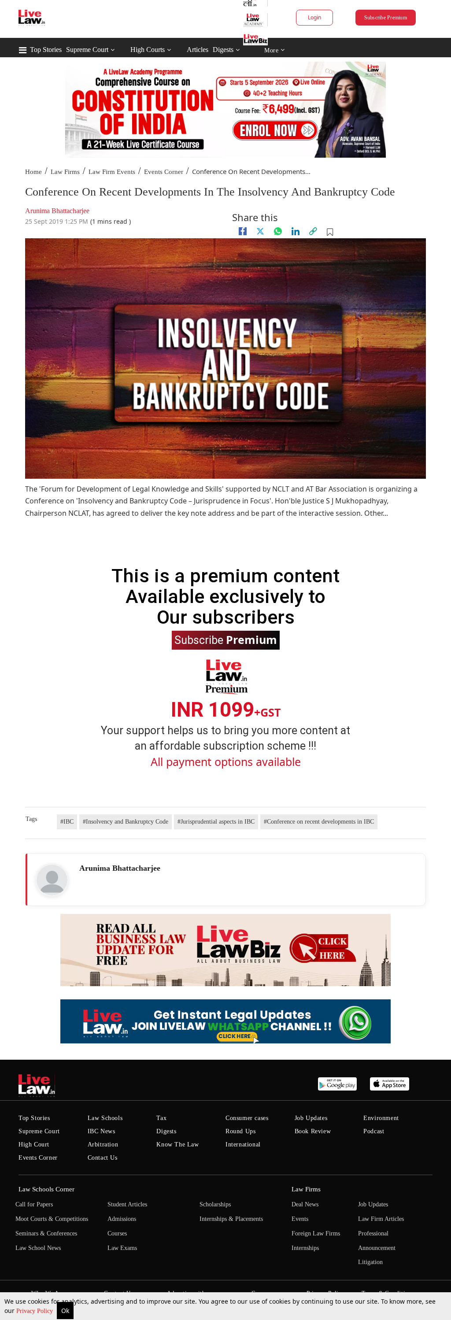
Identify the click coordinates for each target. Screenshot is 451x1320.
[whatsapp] (278, 231)
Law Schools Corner (46, 1189)
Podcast (373, 1131)
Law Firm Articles (381, 1219)
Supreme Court (87, 49)
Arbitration (103, 1144)
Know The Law (177, 1144)
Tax (161, 1118)
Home (33, 171)
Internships (305, 1248)
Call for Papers (34, 1204)
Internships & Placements (231, 1219)
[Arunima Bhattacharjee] (52, 880)
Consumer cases (247, 1118)
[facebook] (243, 231)
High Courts (147, 49)
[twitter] (260, 231)
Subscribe (225, 639)
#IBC (67, 821)
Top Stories (46, 49)
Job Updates (311, 1118)
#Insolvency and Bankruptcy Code (125, 821)
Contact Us (103, 1157)
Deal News (305, 1204)
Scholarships (215, 1204)
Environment (381, 1118)
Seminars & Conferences (46, 1233)
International (243, 1144)
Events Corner (163, 171)
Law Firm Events (112, 171)
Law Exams (122, 1248)
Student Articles (127, 1204)
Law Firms (65, 171)
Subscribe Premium (385, 18)
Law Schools (105, 1118)
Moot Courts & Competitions (51, 1219)
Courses (117, 1233)
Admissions (121, 1219)
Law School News (38, 1248)
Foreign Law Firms (316, 1233)
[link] (313, 231)
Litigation (370, 1262)
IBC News (101, 1131)
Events (300, 1219)
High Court (33, 1144)
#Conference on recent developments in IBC (319, 821)
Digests (223, 49)
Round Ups (240, 1131)
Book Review (313, 1131)
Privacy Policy (35, 1311)
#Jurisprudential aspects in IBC (216, 821)
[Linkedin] (295, 231)
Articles (197, 49)
